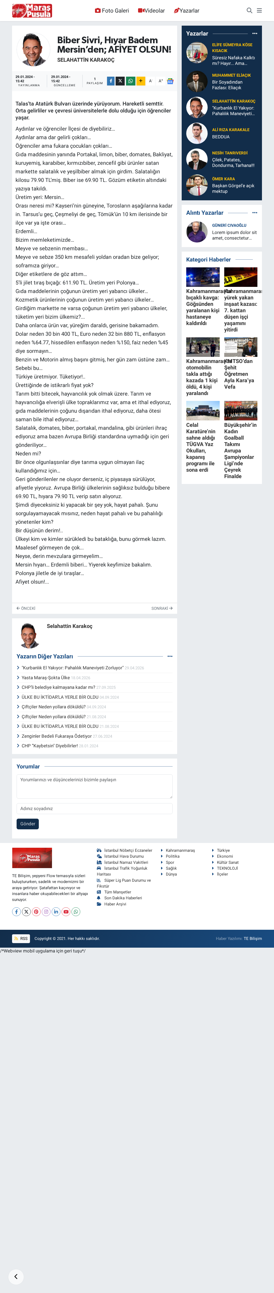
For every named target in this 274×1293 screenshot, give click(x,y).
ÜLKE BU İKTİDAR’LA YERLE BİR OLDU (61, 697)
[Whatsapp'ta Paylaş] (130, 81)
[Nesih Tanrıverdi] (197, 159)
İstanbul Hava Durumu (124, 856)
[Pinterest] (36, 911)
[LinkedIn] (56, 911)
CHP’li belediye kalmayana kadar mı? (59, 687)
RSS (23, 938)
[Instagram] (46, 911)
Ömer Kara (223, 179)
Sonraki (160, 608)
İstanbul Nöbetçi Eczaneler (128, 850)
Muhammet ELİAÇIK (231, 75)
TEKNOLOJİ (227, 868)
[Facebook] (16, 911)
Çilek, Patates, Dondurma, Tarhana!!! (233, 162)
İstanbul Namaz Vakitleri (126, 862)
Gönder (27, 823)
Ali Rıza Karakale (230, 129)
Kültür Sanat (228, 862)
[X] (26, 911)
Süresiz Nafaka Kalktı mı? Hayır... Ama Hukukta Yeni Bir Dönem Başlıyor (233, 61)
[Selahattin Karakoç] (34, 49)
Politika (173, 856)
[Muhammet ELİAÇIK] (197, 81)
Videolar (154, 10)
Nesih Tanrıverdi (230, 153)
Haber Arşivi (115, 904)
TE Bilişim (253, 938)
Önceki (27, 608)
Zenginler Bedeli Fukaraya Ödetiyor (57, 736)
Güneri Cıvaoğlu (229, 225)
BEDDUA (221, 136)
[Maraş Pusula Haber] (32, 10)
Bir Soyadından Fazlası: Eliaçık (227, 84)
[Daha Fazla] (140, 81)
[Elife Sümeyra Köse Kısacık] (197, 52)
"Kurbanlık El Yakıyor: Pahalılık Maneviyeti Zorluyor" (73, 667)
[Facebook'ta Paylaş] (111, 81)
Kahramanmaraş (180, 850)
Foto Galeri (115, 10)
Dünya (171, 874)
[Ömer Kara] (197, 184)
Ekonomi (225, 856)
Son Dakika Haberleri (123, 898)
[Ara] (249, 10)
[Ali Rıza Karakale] (197, 133)
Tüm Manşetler (117, 892)
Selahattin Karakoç (86, 60)
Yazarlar (189, 10)
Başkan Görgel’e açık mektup (233, 188)
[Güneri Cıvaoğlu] (197, 231)
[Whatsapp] (75, 911)
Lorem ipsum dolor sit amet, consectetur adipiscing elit (234, 235)
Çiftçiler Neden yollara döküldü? (54, 706)
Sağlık (171, 868)
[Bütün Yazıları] (170, 656)
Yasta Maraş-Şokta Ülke (46, 677)
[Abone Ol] (170, 81)
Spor (170, 862)
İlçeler (222, 874)
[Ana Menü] (259, 10)
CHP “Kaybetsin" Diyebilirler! (50, 745)
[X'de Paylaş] (120, 81)
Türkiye (223, 850)
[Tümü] (254, 33)
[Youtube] (66, 911)
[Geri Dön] (16, 1277)
